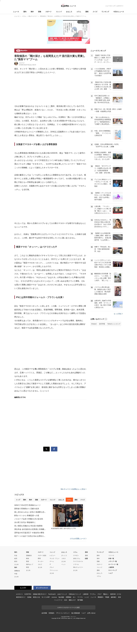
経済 (15, 558)
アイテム (92, 594)
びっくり (64, 555)
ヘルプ (110, 573)
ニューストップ (110, 6)
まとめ (16, 564)
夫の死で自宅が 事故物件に (25, 522)
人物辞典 (111, 567)
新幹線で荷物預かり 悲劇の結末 (26, 508)
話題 (86, 558)
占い (74, 597)
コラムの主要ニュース (77, 538)
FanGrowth (52, 594)
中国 (15, 574)
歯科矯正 (113, 597)
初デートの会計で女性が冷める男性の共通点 (30, 536)
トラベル (76, 564)
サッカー (40, 561)
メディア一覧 (112, 561)
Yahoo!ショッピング (113, 324)
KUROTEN (28, 594)
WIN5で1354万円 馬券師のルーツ (27, 505)
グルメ (52, 567)
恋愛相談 (68, 597)
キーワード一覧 (113, 564)
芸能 (39, 11)
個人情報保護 (75, 613)
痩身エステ (72, 600)
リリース (111, 555)
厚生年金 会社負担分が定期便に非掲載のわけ (30, 529)
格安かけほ (36, 597)
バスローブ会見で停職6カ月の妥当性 (28, 519)
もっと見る (117, 314)
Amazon (94, 324)
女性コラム (76, 558)
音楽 (27, 561)
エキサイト (120, 6)
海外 (32, 11)
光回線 (29, 597)
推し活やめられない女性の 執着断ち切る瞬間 (30, 512)
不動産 (107, 597)
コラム (79, 11)
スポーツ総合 (42, 555)
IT (50, 564)
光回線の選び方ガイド (40, 594)
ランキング (105, 11)
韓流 (27, 567)
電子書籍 (80, 600)
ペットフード (58, 600)
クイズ (95, 11)
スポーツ (48, 11)
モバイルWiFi (46, 597)
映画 (27, 558)
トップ (18, 500)
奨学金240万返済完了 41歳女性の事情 (29, 533)
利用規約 (51, 613)
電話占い (106, 594)
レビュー (52, 555)
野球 (39, 558)
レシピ (87, 597)
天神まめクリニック (75, 594)
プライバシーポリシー (63, 613)
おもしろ (69, 11)
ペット (63, 564)
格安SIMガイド (20, 597)
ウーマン (80, 597)
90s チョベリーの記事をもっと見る (73, 489)
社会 (15, 555)
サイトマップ (112, 570)
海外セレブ (29, 564)
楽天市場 (102, 324)
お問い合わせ (91, 613)
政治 (15, 561)
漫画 (86, 11)
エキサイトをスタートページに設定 (68, 607)
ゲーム (52, 561)
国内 (24, 11)
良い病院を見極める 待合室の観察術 (28, 526)
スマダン (76, 555)
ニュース (16, 11)
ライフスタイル (78, 561)
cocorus (54, 597)
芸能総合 (29, 555)
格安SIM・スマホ (115, 594)
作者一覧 (111, 558)
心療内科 (85, 594)
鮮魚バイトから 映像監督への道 (26, 515)
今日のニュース (118, 11)
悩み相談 (61, 597)
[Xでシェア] (46, 449)
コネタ (63, 558)
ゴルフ (40, 564)
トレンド (59, 11)
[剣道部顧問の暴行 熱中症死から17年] (68, 515)
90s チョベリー (78, 567)
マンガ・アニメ (54, 558)
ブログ (99, 594)
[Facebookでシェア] (54, 449)
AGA (65, 600)
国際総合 (17, 571)
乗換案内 (100, 597)
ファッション (54, 570)
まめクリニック (62, 594)
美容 (119, 597)
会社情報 (44, 613)
